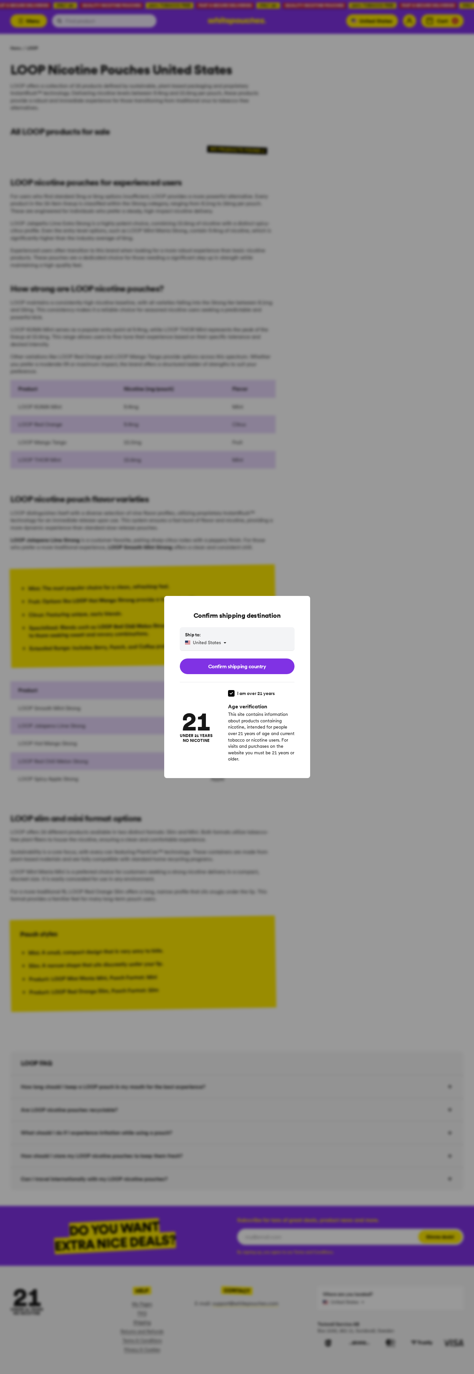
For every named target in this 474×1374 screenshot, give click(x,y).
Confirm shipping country (237, 666)
